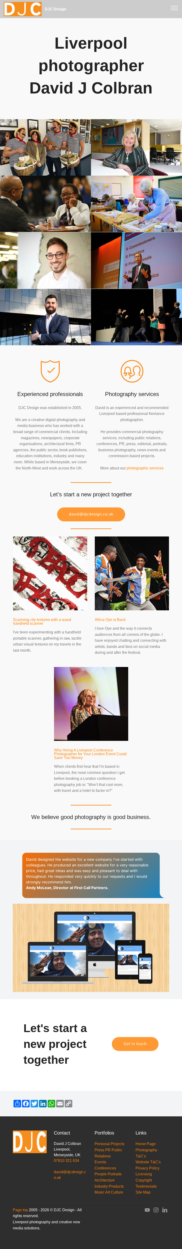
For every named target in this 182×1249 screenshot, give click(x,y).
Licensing (144, 1174)
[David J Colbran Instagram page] (156, 1211)
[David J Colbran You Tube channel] (147, 1211)
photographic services (145, 468)
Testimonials (146, 1186)
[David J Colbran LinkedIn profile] (164, 1211)
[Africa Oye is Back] (132, 573)
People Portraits (108, 1174)
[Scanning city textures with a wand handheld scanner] (50, 573)
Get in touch (135, 1044)
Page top (20, 1210)
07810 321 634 (66, 1161)
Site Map (143, 1192)
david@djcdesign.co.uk (91, 514)
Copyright (144, 1180)
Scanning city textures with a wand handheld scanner (42, 621)
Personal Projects (109, 1144)
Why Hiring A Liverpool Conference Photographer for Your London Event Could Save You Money (90, 754)
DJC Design (64, 9)
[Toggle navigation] (174, 8)
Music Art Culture (109, 1192)
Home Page (146, 1144)
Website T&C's (148, 1162)
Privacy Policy (147, 1168)
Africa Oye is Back (110, 620)
